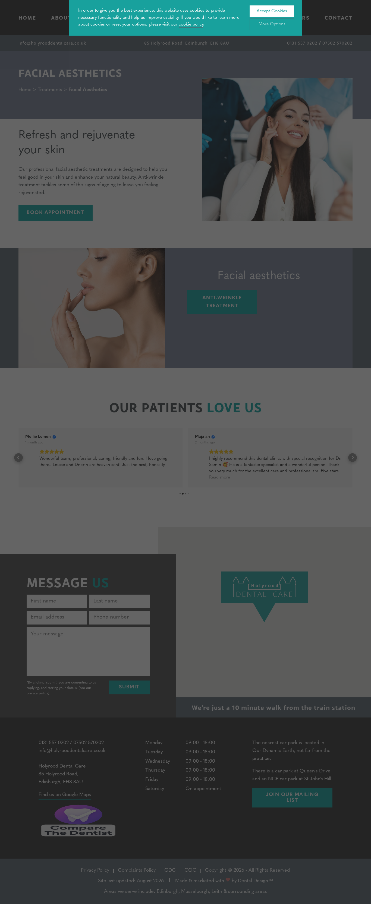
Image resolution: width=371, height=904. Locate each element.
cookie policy (191, 24)
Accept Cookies (272, 11)
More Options (272, 24)
